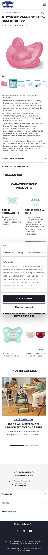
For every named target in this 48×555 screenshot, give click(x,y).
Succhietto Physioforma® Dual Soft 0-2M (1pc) (12, 354)
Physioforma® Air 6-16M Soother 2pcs (35, 354)
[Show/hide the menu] (44, 4)
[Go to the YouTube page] (30, 531)
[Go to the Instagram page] (24, 531)
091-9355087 (20, 485)
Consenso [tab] (8, 252)
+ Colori (41, 350)
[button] (24, 54)
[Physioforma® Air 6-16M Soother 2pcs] (35, 336)
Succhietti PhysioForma (11, 12)
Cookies (37, 548)
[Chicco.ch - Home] (8, 4)
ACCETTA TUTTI (24, 298)
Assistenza (7, 494)
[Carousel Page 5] (36, 361)
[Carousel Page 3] (26, 361)
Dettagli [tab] (20, 252)
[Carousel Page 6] (40, 361)
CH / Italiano (23, 524)
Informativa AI (24, 550)
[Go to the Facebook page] (17, 531)
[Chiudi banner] (44, 245)
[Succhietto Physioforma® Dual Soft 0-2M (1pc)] (12, 336)
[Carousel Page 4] (31, 361)
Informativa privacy (14, 548)
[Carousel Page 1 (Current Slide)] (12, 361)
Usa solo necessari (24, 307)
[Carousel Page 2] (22, 361)
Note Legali (28, 548)
